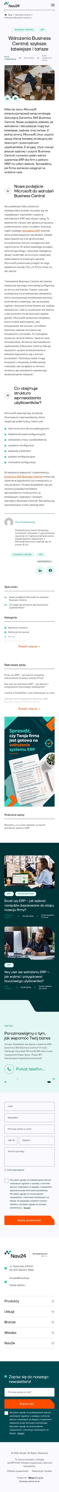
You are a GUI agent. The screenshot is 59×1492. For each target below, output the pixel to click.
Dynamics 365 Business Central (23, 476)
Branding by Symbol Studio (30, 1481)
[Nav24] (12, 4)
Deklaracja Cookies (42, 1471)
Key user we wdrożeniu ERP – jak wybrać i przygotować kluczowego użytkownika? (26, 685)
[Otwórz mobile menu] (53, 5)
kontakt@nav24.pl (19, 1278)
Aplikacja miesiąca (18, 627)
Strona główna (5, 14)
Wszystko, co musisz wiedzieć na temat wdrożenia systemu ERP (24, 826)
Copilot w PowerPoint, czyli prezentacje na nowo (29, 693)
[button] (29, 1301)
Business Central (22, 15)
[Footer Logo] (17, 1254)
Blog (10, 15)
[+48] (29, 1140)
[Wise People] (29, 1477)
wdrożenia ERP (31, 230)
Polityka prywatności (31, 1463)
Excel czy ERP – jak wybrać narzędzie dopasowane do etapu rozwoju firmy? (24, 676)
